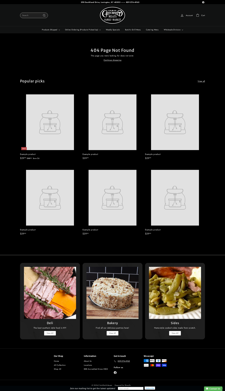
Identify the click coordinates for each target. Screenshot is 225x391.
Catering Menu (152, 29)
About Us (88, 361)
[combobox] (34, 15)
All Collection (60, 365)
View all (201, 81)
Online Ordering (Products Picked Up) (82, 29)
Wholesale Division (172, 29)
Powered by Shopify (123, 385)
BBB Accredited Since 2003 (96, 369)
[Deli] (50, 293)
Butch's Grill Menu (133, 29)
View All (50, 333)
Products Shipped (50, 29)
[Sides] (175, 293)
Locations (88, 365)
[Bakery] (112, 293)
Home (56, 361)
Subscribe (150, 388)
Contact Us (214, 389)
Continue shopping (112, 60)
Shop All (57, 369)
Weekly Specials (113, 29)
